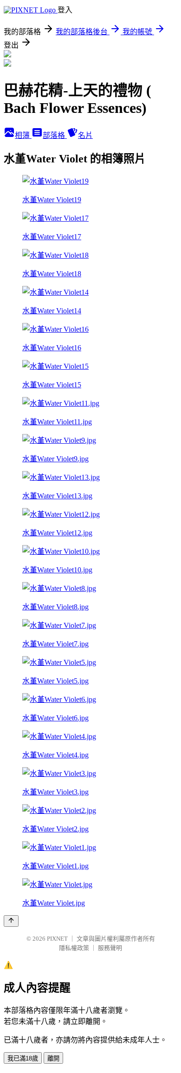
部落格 (55, 135)
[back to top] (11, 921)
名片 (85, 135)
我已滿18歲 (22, 1058)
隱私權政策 (74, 947)
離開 (53, 1058)
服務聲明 (110, 947)
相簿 (23, 135)
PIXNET (57, 938)
